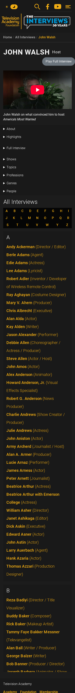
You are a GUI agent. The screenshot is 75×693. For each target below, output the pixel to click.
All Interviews (25, 37)
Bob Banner (35, 663)
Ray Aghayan (36, 294)
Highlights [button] (14, 137)
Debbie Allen (33, 346)
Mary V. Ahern (29, 302)
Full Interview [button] (16, 148)
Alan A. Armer (28, 454)
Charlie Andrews (35, 418)
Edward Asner (25, 534)
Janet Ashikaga (27, 518)
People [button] (11, 191)
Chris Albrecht (29, 310)
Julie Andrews (27, 430)
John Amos (23, 366)
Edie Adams (25, 262)
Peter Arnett (28, 478)
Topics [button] (11, 167)
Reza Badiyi (30, 604)
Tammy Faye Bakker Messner (33, 636)
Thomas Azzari (30, 570)
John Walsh (46, 37)
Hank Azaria (23, 558)
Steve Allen (29, 358)
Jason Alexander (32, 334)
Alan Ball (31, 647)
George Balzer (26, 655)
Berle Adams (24, 254)
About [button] (11, 129)
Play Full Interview (59, 61)
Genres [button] (12, 183)
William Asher (27, 510)
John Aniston (24, 438)
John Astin (22, 542)
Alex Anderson (29, 374)
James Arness (25, 470)
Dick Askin (25, 526)
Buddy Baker (28, 616)
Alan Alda (21, 318)
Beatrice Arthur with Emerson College (32, 498)
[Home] (37, 23)
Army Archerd (35, 446)
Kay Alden (22, 326)
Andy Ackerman (36, 246)
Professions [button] (15, 175)
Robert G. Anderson (30, 402)
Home (7, 37)
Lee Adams (24, 270)
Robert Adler (36, 282)
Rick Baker (30, 624)
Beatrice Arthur (28, 486)
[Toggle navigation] (68, 6)
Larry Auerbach (27, 550)
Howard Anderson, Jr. (32, 386)
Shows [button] (11, 159)
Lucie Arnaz (27, 462)
